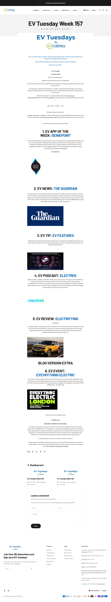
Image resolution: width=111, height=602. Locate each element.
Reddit (34, 97)
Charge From (46, 10)
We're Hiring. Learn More (55, 64)
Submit (36, 526)
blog (69, 97)
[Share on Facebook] (32, 451)
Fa (69, 95)
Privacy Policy (59, 502)
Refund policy (50, 561)
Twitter (30, 97)
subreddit (51, 97)
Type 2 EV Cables (42, 56)
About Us (49, 550)
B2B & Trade (65, 10)
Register (49, 564)
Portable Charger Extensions (59, 58)
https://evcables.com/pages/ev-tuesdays (57, 446)
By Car (56, 10)
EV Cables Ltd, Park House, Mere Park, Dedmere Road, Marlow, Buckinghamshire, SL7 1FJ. (94, 572)
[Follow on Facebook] (5, 591)
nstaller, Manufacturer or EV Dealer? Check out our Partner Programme (57, 61)
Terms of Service (68, 502)
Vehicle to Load (70, 56)
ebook (72, 95)
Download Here (55, 151)
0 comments (67, 29)
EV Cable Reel (78, 56)
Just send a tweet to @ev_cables (48, 117)
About (74, 10)
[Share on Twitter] (36, 451)
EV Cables (35, 10)
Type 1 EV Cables (32, 56)
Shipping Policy (51, 552)
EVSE (36, 61)
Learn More (17, 563)
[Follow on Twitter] (8, 591)
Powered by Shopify (17, 596)
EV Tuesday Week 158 (65, 479)
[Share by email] (44, 451)
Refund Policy (67, 552)
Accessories (47, 58)
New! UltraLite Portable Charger (56, 56)
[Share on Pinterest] (40, 451)
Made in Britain (101, 584)
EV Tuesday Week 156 (35, 479)
